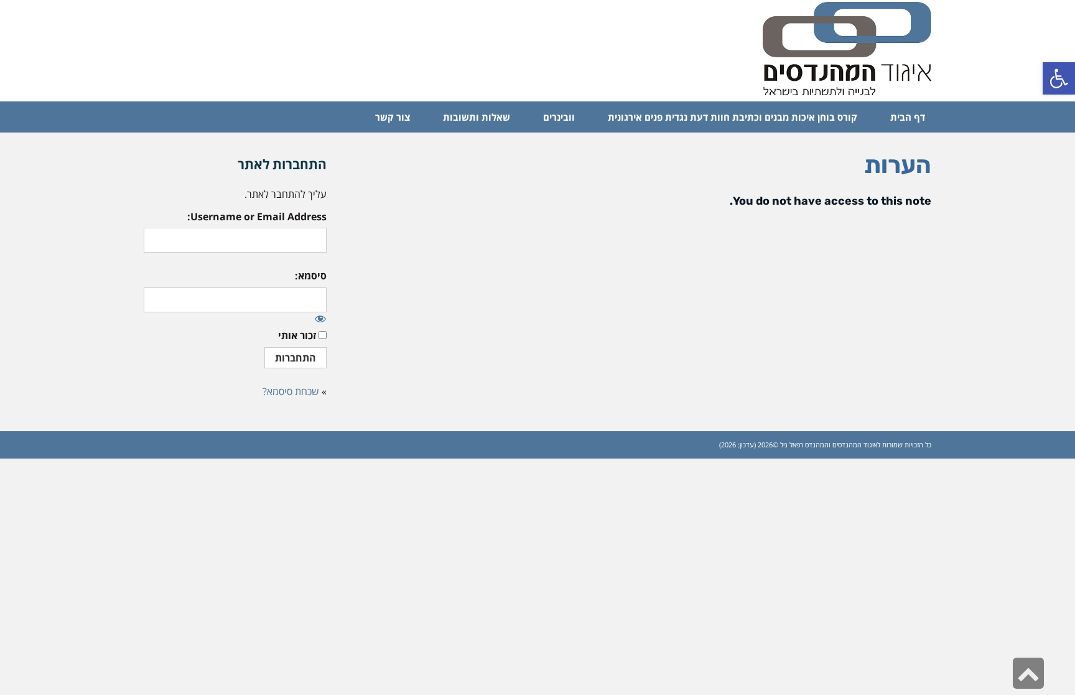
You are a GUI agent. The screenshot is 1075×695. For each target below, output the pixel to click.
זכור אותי (297, 335)
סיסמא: (311, 275)
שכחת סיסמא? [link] (291, 391)
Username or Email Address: (257, 216)
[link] (1059, 78)
